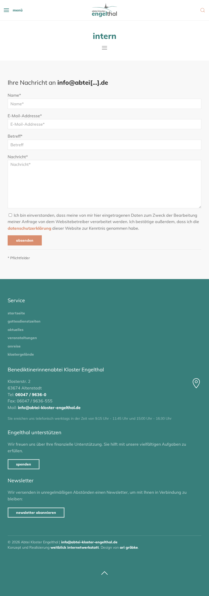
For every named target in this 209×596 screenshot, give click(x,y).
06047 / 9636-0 (30, 394)
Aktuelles (15, 329)
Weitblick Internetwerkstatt (74, 547)
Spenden (23, 464)
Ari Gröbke (129, 547)
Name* (14, 95)
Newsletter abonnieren (36, 512)
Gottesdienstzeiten (24, 321)
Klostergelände (21, 354)
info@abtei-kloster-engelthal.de (49, 407)
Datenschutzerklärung (29, 228)
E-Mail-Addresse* (25, 115)
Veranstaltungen (22, 338)
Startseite (16, 313)
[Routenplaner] (196, 383)
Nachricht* (18, 156)
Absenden (24, 240)
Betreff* (15, 136)
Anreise (14, 346)
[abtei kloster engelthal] (104, 10)
